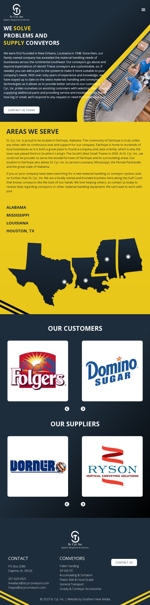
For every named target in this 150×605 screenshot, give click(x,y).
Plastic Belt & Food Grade (76, 579)
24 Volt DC (66, 570)
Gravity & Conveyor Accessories (80, 589)
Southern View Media (96, 599)
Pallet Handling (69, 566)
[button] (143, 10)
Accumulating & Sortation (76, 575)
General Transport (72, 584)
